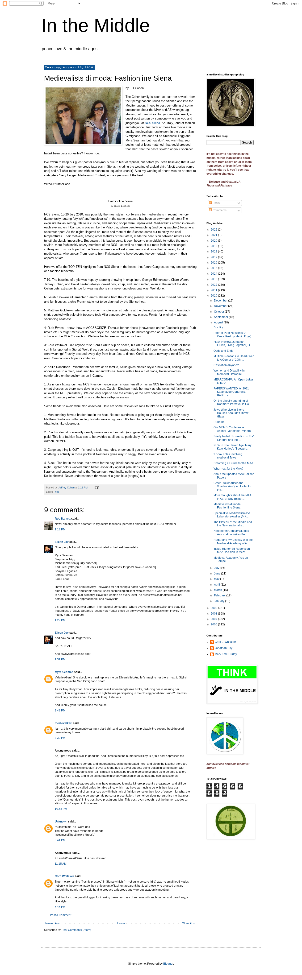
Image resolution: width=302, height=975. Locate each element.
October (219, 311)
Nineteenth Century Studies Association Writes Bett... (231, 532)
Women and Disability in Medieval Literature (229, 372)
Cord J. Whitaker (225, 642)
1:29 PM (60, 620)
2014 (214, 273)
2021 (214, 235)
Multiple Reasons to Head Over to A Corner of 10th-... (234, 358)
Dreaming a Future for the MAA (233, 463)
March (218, 590)
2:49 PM (60, 710)
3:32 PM (60, 738)
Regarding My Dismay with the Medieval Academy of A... (233, 541)
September (221, 317)
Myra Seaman (64, 672)
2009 (214, 608)
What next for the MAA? (228, 468)
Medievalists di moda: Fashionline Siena (227, 506)
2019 (214, 246)
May (217, 579)
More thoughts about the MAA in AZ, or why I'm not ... (232, 497)
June (217, 573)
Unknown (61, 821)
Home (121, 923)
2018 (214, 251)
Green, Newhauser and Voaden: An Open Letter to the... (232, 486)
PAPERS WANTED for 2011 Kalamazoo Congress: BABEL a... (231, 392)
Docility (218, 327)
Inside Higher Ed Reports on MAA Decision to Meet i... (232, 550)
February (220, 595)
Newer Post (52, 923)
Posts (216, 203)
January (219, 601)
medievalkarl (63, 723)
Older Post (188, 923)
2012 (214, 284)
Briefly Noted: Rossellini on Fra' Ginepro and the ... (234, 438)
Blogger (168, 963)
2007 (214, 619)
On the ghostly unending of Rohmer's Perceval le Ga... (232, 402)
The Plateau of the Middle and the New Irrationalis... (233, 524)
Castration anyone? (226, 365)
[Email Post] (96, 487)
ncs (57, 491)
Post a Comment (60, 915)
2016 (214, 262)
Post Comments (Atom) (76, 930)
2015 (214, 268)
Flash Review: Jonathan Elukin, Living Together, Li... (233, 343)
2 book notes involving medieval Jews (228, 456)
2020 (214, 240)
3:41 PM (60, 840)
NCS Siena (152, 123)
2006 (214, 624)
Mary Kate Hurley (226, 654)
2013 (214, 279)
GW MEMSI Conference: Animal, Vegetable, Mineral (233, 429)
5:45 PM (60, 907)
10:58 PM (61, 808)
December (221, 300)
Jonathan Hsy (223, 648)
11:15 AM (61, 863)
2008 (214, 613)
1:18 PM (60, 529)
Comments (219, 210)
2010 (214, 295)
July (217, 568)
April (217, 584)
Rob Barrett (63, 518)
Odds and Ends (223, 350)
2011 (214, 290)
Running (219, 422)
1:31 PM (60, 659)
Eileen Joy (62, 542)
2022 (214, 229)
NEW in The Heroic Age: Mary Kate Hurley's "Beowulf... (233, 447)
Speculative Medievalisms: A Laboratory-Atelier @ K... (232, 515)
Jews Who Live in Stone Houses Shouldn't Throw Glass (231, 413)
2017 (214, 257)
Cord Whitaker (64, 876)
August (219, 322)
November (221, 306)
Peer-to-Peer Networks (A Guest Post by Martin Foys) (232, 334)
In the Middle (95, 25)
